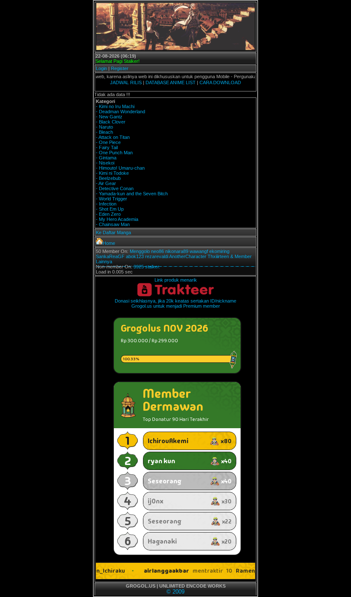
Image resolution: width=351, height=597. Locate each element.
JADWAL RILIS (126, 82)
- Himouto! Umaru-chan (120, 168)
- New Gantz (109, 116)
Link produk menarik (176, 279)
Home (109, 243)
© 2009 (175, 591)
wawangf (199, 251)
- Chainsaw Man (113, 224)
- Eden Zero (108, 214)
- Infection (106, 203)
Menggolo (140, 251)
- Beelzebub (108, 178)
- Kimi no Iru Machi (115, 106)
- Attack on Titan (113, 137)
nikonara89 (176, 251)
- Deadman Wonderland (120, 111)
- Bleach (104, 132)
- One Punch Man (114, 152)
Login (101, 68)
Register (119, 68)
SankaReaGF (110, 256)
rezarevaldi (156, 256)
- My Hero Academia (117, 219)
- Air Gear (106, 183)
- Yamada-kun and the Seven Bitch (132, 193)
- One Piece (108, 142)
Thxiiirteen (218, 256)
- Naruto (104, 126)
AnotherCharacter (187, 256)
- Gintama (106, 157)
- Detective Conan (115, 188)
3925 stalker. (147, 266)
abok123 (135, 256)
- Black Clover (110, 121)
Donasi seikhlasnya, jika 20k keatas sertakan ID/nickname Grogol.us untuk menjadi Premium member (175, 303)
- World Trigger (111, 198)
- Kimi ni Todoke (112, 173)
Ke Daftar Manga (113, 232)
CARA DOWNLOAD (220, 82)
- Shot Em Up (110, 209)
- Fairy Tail (107, 147)
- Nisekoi (105, 162)
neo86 (157, 251)
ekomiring (219, 251)
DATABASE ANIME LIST (171, 82)
